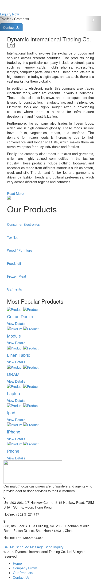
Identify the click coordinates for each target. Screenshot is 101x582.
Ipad (11, 412)
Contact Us (21, 577)
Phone (13, 451)
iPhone (13, 432)
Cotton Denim (20, 316)
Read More (15, 193)
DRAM (13, 374)
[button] (7, 23)
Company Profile (25, 568)
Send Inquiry (54, 547)
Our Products (23, 572)
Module (14, 336)
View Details (16, 323)
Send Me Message (30, 547)
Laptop (13, 393)
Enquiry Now (9, 14)
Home (17, 563)
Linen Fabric (18, 355)
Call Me (9, 547)
